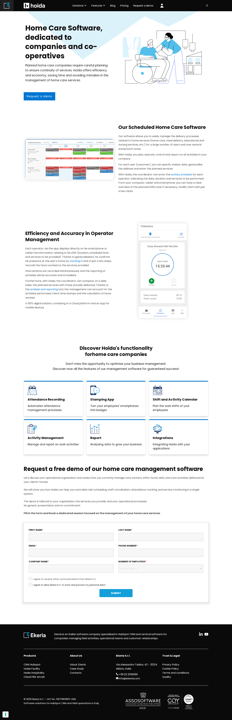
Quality (166, 677)
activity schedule (181, 174)
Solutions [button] (78, 5)
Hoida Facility (32, 669)
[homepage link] (7, 5)
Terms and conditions (175, 673)
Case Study (77, 669)
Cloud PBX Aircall (34, 677)
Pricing (124, 5)
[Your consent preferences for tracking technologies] (6, 714)
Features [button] (97, 5)
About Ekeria (78, 664)
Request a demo (39, 96)
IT (207, 5)
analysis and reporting (44, 289)
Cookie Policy (170, 669)
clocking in (76, 261)
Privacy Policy (170, 664)
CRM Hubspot (32, 664)
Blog (112, 5)
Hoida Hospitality (34, 673)
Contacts (76, 673)
